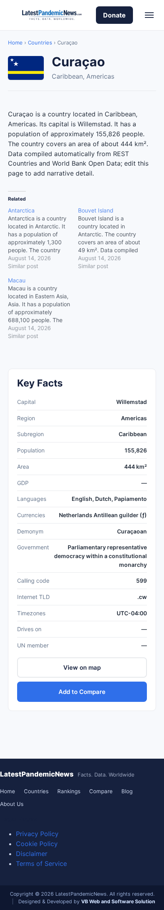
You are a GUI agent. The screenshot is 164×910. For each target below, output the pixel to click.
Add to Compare (82, 692)
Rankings (68, 791)
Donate (114, 15)
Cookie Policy (37, 844)
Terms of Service (41, 863)
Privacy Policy (37, 834)
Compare (101, 791)
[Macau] (43, 308)
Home (15, 42)
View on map (82, 667)
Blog (127, 791)
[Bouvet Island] (113, 238)
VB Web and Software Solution (118, 901)
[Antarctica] (43, 238)
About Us (11, 804)
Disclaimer (31, 854)
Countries (40, 42)
